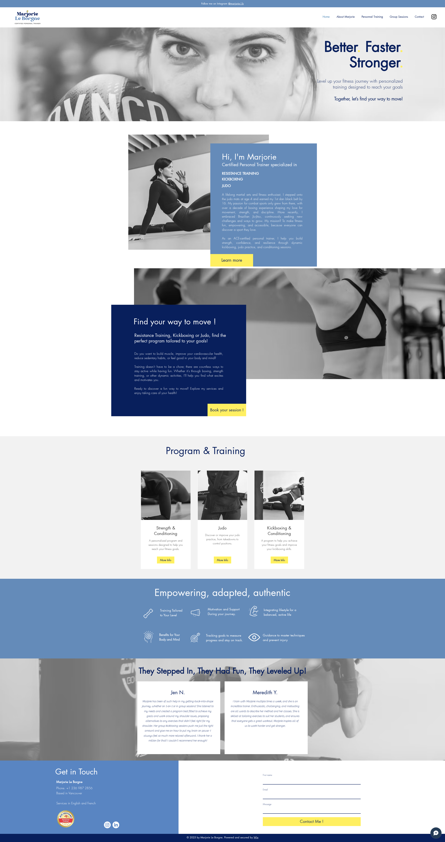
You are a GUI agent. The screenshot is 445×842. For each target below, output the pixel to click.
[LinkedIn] (115, 825)
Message (267, 804)
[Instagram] (434, 16)
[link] (165, 530)
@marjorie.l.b (236, 3)
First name (267, 775)
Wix (256, 837)
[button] (165, 560)
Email (265, 789)
